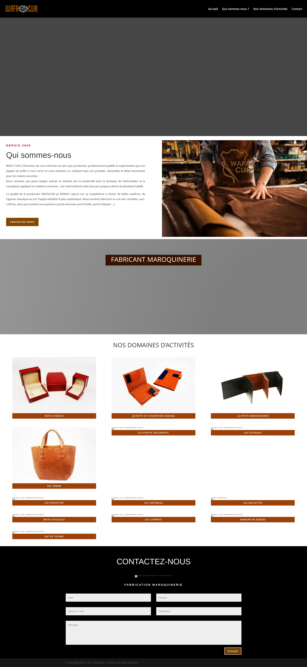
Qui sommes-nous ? (235, 9)
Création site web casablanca (123, 662)
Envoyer (233, 651)
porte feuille (84, 204)
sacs (141, 199)
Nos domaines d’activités (270, 9)
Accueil (213, 9)
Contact (297, 9)
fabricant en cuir (111, 199)
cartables (132, 199)
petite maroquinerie (43, 204)
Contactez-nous (22, 221)
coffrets (11, 204)
